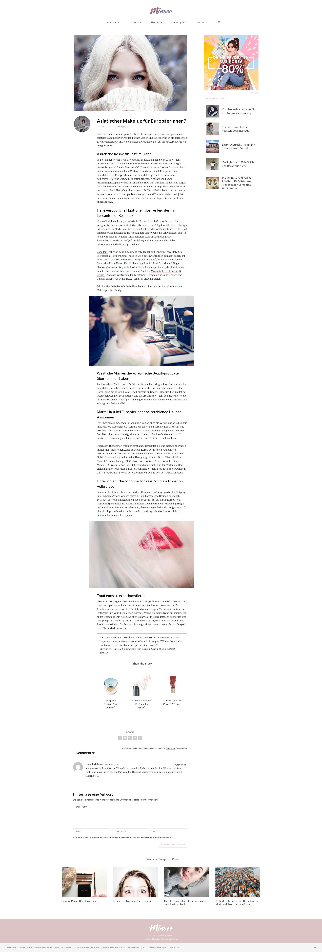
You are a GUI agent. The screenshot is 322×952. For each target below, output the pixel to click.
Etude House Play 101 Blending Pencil (129, 263)
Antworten (180, 764)
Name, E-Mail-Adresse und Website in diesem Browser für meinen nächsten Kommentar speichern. (124, 837)
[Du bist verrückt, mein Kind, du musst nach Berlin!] (212, 146)
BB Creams (142, 167)
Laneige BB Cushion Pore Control (110, 704)
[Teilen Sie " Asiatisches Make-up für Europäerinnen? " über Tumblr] (135, 737)
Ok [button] (315, 947)
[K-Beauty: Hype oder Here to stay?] (135, 882)
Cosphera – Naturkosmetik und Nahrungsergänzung (238, 111)
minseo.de (168, 936)
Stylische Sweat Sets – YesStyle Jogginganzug (235, 128)
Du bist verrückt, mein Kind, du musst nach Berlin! (239, 146)
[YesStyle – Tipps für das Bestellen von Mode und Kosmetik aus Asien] (237, 882)
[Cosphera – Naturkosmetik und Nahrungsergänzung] (212, 111)
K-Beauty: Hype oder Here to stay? (132, 900)
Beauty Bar (180, 22)
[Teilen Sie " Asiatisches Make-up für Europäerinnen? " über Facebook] (120, 737)
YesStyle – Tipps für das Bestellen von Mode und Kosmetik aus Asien (237, 902)
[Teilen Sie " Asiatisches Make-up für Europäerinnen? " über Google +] (130, 737)
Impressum (148, 939)
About (201, 22)
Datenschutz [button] (174, 947)
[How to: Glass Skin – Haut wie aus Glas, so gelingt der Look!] (186, 882)
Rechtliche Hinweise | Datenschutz (165, 939)
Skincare (111, 22)
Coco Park (102, 251)
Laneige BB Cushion (144, 259)
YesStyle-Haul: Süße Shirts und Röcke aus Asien (238, 163)
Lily (109, 127)
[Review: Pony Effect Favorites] (84, 882)
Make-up (135, 22)
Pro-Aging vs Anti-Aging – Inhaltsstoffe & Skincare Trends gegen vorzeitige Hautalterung (237, 183)
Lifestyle (157, 22)
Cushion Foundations (141, 171)
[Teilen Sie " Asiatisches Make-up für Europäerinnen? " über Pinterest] (140, 737)
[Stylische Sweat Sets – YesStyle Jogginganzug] (212, 129)
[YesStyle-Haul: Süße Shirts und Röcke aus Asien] (212, 164)
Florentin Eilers (93, 763)
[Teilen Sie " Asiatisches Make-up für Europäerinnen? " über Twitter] (125, 737)
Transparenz (170, 748)
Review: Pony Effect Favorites (79, 900)
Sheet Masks (153, 190)
